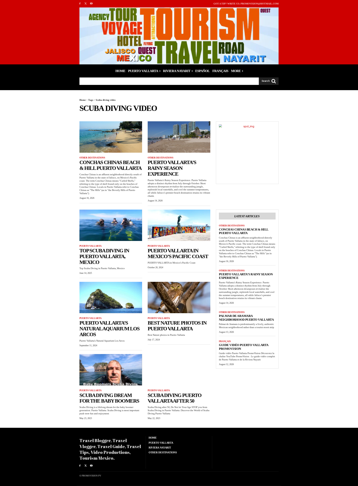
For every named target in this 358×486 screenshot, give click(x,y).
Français (225, 341)
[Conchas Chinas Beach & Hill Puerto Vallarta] (110, 137)
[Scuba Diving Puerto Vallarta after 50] (179, 369)
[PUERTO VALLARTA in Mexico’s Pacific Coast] (179, 225)
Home (82, 100)
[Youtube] (91, 4)
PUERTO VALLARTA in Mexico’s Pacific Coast (178, 253)
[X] (86, 4)
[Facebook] (80, 4)
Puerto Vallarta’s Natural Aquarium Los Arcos (109, 328)
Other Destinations (92, 157)
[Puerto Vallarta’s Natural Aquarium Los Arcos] (110, 297)
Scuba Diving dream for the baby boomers (109, 398)
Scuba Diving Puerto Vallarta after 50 (174, 398)
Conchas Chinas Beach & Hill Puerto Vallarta (110, 165)
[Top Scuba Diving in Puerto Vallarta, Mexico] (110, 225)
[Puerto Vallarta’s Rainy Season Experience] (179, 137)
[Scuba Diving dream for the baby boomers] (110, 369)
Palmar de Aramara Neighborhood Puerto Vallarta (246, 317)
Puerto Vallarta (90, 246)
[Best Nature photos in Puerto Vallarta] (179, 297)
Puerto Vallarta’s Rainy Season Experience (172, 168)
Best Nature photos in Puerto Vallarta (177, 325)
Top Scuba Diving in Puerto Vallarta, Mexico (104, 256)
